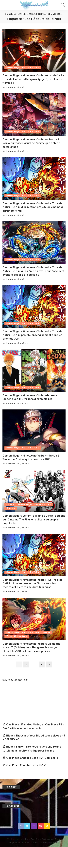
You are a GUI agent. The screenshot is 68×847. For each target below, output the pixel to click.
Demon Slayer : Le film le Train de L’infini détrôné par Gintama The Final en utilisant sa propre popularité (33, 519)
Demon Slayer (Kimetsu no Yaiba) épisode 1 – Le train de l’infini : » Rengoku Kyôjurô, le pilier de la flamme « (33, 79)
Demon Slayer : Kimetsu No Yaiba (22, 68)
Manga (46, 632)
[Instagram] (34, 826)
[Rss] (47, 826)
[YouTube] (41, 826)
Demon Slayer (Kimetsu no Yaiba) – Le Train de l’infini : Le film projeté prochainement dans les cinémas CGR (32, 335)
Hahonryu (11, 87)
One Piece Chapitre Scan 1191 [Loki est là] (32, 757)
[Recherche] (62, 5)
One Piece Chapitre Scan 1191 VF (26, 765)
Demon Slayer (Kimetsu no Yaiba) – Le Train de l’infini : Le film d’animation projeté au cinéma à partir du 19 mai (32, 207)
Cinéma (10, 505)
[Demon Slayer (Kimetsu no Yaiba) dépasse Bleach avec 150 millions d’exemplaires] (34, 370)
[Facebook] (21, 826)
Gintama (10, 508)
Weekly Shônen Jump (16, 636)
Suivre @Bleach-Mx (15, 680)
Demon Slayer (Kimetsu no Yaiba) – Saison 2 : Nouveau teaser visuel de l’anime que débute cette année (31, 143)
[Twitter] (27, 826)
